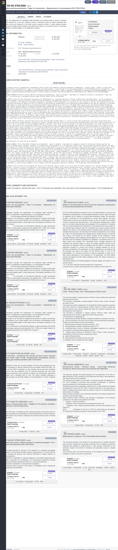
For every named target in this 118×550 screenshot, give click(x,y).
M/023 (106, 467)
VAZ (89, 469)
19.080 (93, 280)
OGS (38, 431)
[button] (83, 12)
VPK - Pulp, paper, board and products (29, 48)
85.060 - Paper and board (25, 44)
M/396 (91, 356)
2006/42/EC (101, 354)
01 (74, 49)
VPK (40, 12)
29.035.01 (99, 280)
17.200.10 (32, 431)
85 (86, 49)
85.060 (35, 12)
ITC (43, 393)
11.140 (85, 467)
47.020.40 (85, 354)
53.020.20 (93, 354)
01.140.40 (28, 12)
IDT (41, 345)
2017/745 (92, 467)
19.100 (36, 481)
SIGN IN (102, 2)
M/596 (97, 356)
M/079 (85, 356)
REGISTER (111, 2)
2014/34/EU (111, 354)
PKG (41, 481)
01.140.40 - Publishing (24, 42)
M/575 (112, 467)
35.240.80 (37, 393)
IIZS (105, 280)
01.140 (77, 49)
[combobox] (95, 41)
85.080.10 (44, 244)
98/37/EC (79, 356)
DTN (101, 356)
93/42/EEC (99, 467)
